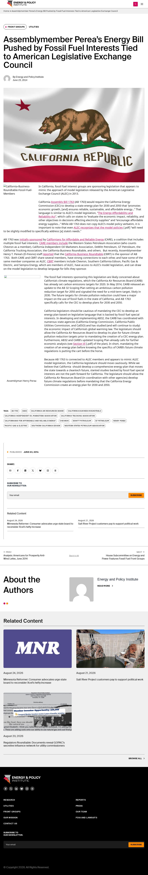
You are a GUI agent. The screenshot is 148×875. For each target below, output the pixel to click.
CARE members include (53, 243)
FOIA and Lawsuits (86, 817)
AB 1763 (14, 411)
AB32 (24, 411)
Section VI (79, 343)
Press (79, 806)
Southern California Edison (46, 426)
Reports (81, 800)
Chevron (64, 421)
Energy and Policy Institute (30, 76)
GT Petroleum (102, 421)
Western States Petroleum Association (84, 426)
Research (9, 800)
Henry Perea (119, 421)
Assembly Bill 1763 (62, 202)
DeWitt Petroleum (82, 421)
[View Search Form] (135, 4)
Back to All (74, 555)
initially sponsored (31, 239)
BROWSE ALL (135, 758)
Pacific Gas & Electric (16, 426)
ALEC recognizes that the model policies (98, 227)
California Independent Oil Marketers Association (31, 416)
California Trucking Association (78, 416)
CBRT (50, 261)
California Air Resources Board (47, 411)
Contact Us (10, 823)
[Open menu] (142, 4)
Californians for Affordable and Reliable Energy (75, 239)
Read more (103, 586)
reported (48, 254)
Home (6, 11)
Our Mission (10, 817)
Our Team (81, 811)
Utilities (34, 27)
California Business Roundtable (84, 254)
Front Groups (16, 27)
